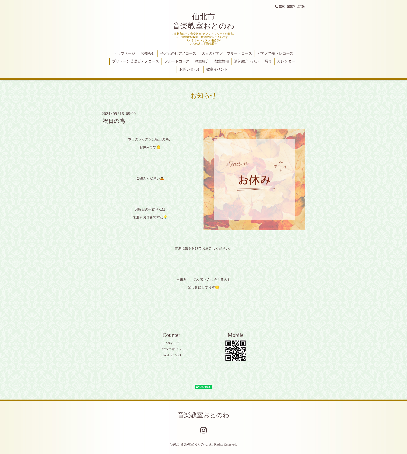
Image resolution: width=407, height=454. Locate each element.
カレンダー (286, 61)
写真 (268, 61)
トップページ (124, 53)
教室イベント (217, 69)
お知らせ (148, 53)
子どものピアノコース (178, 53)
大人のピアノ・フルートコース (227, 53)
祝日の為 (114, 121)
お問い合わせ (190, 69)
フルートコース (177, 61)
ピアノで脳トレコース (275, 53)
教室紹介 (202, 61)
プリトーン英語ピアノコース (135, 61)
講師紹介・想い (246, 61)
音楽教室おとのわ (203, 414)
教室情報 (222, 61)
